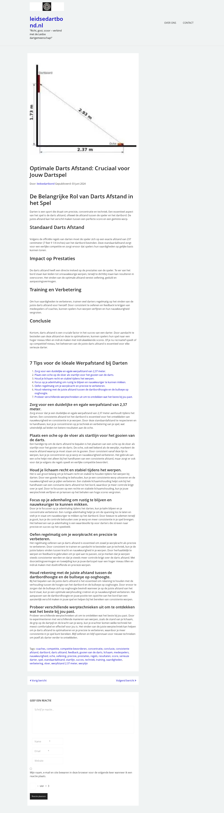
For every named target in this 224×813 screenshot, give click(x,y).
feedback (73, 652)
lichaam (108, 652)
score (115, 656)
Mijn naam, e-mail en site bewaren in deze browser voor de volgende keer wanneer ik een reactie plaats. (81, 774)
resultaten (105, 656)
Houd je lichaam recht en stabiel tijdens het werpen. (64, 378)
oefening (61, 656)
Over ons (170, 22)
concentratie (95, 648)
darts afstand (59, 652)
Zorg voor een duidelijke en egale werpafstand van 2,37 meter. (70, 371)
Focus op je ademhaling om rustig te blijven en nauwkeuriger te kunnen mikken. (80, 382)
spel (40, 659)
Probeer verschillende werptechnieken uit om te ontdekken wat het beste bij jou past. (84, 397)
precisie (72, 656)
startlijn (70, 659)
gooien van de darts (91, 652)
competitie (53, 648)
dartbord (45, 652)
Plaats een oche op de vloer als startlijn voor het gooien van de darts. (74, 375)
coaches (40, 648)
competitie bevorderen (73, 648)
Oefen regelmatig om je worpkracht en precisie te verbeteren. (70, 386)
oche (52, 656)
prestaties (83, 656)
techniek (90, 659)
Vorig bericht (39, 680)
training (100, 659)
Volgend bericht (125, 680)
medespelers (121, 652)
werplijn (83, 663)
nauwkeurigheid (39, 656)
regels (94, 656)
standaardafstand (54, 659)
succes (80, 659)
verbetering (36, 663)
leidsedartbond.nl (46, 22)
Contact (188, 22)
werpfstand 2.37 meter (64, 663)
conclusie (109, 648)
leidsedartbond (46, 183)
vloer (47, 663)
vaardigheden (114, 659)
